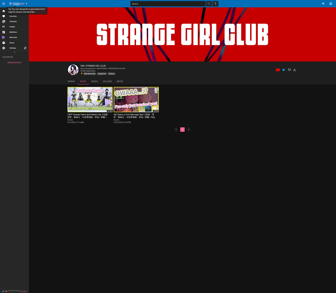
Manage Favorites (14, 62)
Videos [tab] (71, 81)
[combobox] (168, 3)
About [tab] (120, 81)
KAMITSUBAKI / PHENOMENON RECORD (111, 68)
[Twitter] (3, 291)
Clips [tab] (83, 81)
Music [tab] (95, 81)
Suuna (70, 120)
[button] (25, 48)
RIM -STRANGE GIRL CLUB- (93, 66)
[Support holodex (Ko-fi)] (6, 291)
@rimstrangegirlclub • (89, 68)
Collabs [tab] (107, 81)
